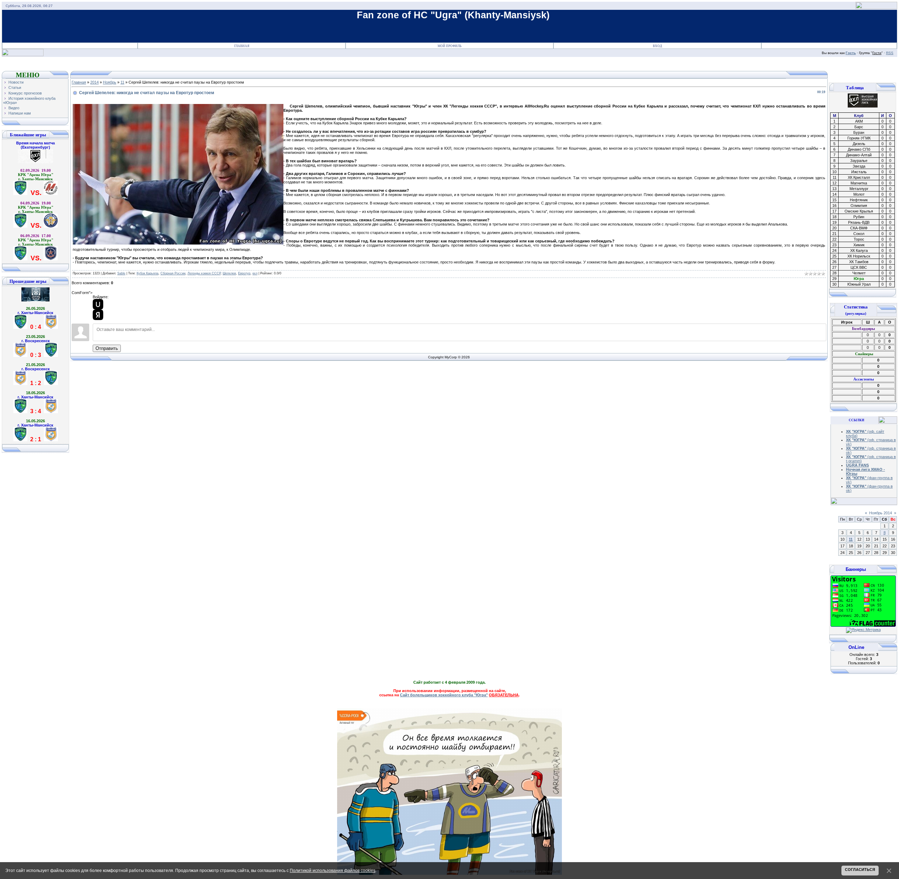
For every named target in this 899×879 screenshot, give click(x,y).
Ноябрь (109, 82)
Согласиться (860, 869)
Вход (657, 46)
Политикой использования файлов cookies (332, 870)
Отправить (107, 348)
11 (122, 82)
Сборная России (172, 273)
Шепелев (229, 273)
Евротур (244, 273)
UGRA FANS (857, 465)
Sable (121, 273)
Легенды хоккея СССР (204, 273)
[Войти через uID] (98, 304)
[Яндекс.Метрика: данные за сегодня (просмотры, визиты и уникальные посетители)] (863, 630)
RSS (889, 53)
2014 (94, 82)
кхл (254, 273)
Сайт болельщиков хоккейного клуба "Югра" (444, 695)
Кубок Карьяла (147, 273)
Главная (241, 46)
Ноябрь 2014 (880, 513)
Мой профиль (449, 46)
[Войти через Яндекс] (98, 315)
